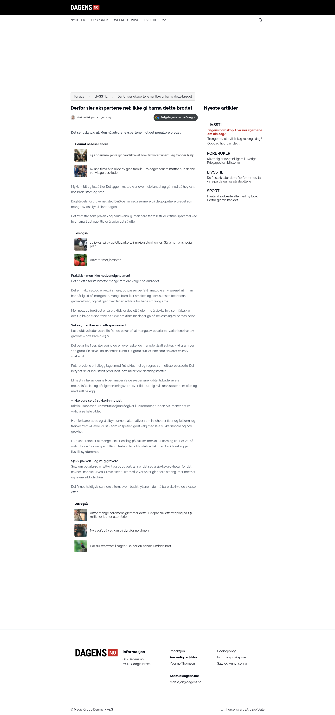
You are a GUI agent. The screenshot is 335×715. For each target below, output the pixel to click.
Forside (79, 96)
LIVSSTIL (150, 20)
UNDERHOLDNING (125, 20)
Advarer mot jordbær (105, 260)
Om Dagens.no (133, 659)
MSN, (127, 664)
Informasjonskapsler (231, 657)
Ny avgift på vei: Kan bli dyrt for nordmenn (120, 530)
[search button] (260, 20)
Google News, (141, 664)
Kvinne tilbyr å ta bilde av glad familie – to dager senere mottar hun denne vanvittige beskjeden (142, 171)
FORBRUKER (99, 20)
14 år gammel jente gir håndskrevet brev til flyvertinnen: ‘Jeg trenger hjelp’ (142, 155)
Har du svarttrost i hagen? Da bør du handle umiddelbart (130, 546)
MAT (164, 20)
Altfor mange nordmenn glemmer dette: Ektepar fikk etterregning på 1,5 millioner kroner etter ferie (141, 515)
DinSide (119, 201)
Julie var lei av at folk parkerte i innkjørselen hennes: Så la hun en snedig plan (141, 244)
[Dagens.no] (167, 7)
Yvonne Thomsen (182, 663)
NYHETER (78, 20)
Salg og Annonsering (232, 663)
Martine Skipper (86, 117)
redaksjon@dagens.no (185, 682)
